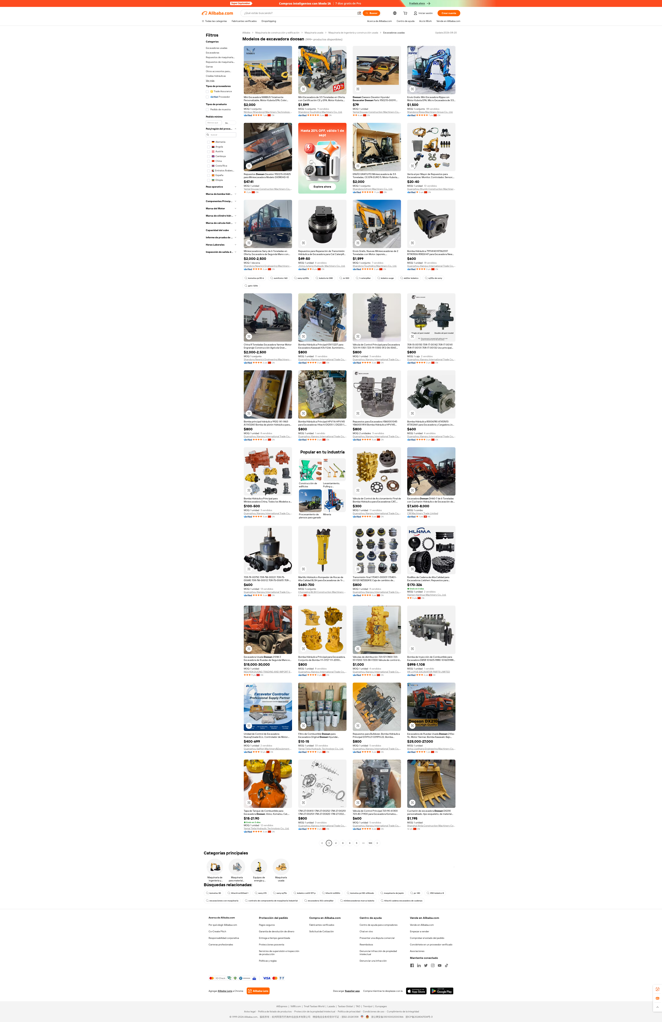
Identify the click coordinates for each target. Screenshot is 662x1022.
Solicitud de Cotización (321, 931)
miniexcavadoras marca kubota (359, 900)
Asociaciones (417, 951)
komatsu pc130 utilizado (362, 893)
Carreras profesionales (221, 944)
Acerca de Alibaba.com (222, 917)
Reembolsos (366, 944)
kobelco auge (387, 278)
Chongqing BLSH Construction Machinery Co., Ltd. (322, 592)
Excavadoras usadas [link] (394, 32)
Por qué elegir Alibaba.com (223, 924)
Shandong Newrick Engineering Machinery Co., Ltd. (268, 266)
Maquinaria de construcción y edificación (277, 32)
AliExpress (281, 1006)
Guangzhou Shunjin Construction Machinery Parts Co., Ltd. (431, 189)
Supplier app (352, 991)
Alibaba (246, 32)
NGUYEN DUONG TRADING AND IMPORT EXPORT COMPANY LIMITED (268, 671)
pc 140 (417, 893)
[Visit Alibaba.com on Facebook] (412, 965)
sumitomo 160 (281, 278)
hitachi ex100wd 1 (239, 893)
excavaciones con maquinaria (223, 900)
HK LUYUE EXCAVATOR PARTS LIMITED (428, 671)
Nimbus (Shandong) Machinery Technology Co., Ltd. (268, 112)
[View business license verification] (362, 1017)
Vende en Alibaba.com (422, 924)
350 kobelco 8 (437, 893)
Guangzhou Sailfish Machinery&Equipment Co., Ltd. (268, 748)
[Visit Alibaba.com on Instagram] (433, 965)
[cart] (406, 13)
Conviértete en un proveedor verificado (431, 944)
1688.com (295, 1006)
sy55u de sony (435, 278)
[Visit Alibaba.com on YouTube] (440, 965)
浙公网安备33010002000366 (387, 1016)
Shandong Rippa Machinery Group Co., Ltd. (430, 112)
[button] (359, 13)
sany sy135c (303, 278)
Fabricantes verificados (321, 924)
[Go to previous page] (322, 843)
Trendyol (367, 1006)
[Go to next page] (377, 843)
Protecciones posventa (271, 944)
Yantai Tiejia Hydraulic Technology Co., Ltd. (321, 748)
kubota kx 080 (326, 278)
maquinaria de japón (394, 893)
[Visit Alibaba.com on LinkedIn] (419, 965)
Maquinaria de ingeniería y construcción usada (353, 32)
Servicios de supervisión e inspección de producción (279, 953)
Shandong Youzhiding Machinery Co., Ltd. (320, 112)
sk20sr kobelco (411, 278)
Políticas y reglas (268, 960)
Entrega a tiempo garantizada (274, 938)
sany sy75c (282, 893)
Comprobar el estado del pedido (427, 938)
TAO (358, 1006)
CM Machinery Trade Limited (422, 513)
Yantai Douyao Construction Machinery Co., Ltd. (377, 112)
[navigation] (221, 438)
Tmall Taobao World (314, 1006)
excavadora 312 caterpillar (321, 900)
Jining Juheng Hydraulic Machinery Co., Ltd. (321, 266)
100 (370, 843)
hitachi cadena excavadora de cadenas (403, 900)
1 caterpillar (365, 278)
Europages (381, 1006)
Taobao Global (345, 1006)
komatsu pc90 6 (256, 278)
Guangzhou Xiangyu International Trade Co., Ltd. (431, 266)
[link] (657, 989)
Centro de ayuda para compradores (379, 924)
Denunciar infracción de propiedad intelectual (378, 953)
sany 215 (262, 893)
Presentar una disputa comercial (377, 938)
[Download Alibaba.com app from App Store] (416, 990)
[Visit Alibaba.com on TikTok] (446, 965)
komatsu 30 (215, 893)
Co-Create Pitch (217, 931)
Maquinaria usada (314, 32)
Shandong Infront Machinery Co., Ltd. (373, 189)
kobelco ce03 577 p (306, 893)
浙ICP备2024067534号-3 (419, 1016)
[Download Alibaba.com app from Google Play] (441, 990)
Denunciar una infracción (373, 960)
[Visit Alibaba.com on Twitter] (426, 965)
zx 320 (346, 278)
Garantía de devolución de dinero (276, 931)
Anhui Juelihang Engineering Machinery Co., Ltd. (431, 748)
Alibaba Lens (225, 991)
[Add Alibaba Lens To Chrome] (258, 990)
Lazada (331, 1006)
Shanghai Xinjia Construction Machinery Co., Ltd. (431, 825)
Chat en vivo (366, 931)
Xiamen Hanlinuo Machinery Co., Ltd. (426, 594)
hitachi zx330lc (332, 893)
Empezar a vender (419, 931)
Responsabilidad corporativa (224, 938)
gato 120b (253, 286)
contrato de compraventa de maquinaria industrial (273, 900)
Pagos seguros (267, 924)
